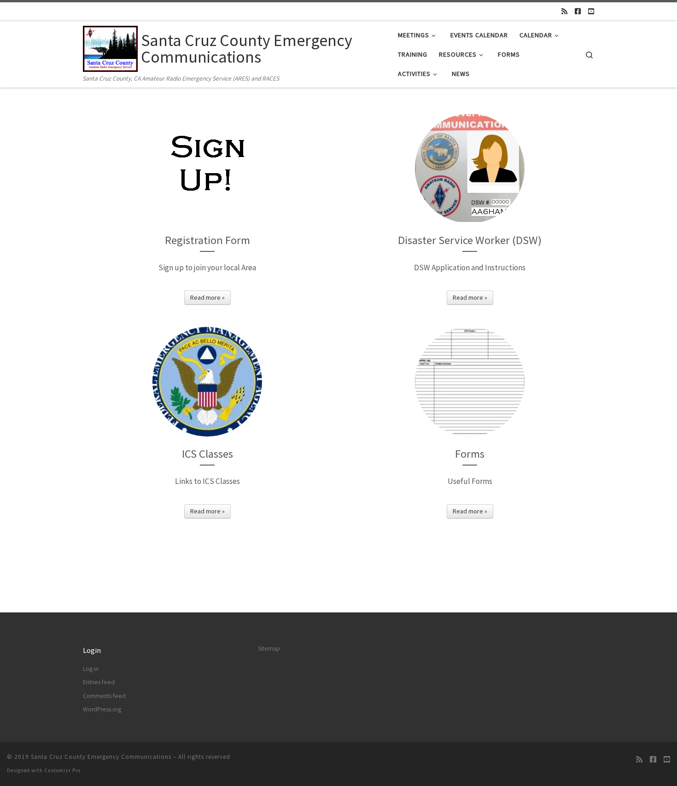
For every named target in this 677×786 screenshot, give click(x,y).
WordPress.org (102, 709)
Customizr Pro (62, 770)
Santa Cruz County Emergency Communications (101, 757)
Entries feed (99, 682)
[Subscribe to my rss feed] (564, 11)
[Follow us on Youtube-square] (591, 11)
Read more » (207, 297)
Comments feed (104, 696)
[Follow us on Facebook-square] (578, 11)
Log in (91, 669)
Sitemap (269, 648)
